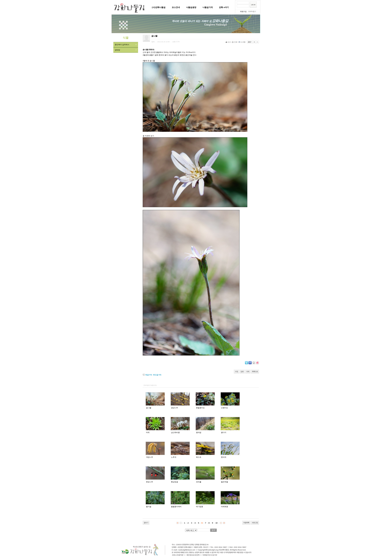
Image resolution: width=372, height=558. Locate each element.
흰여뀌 (223, 457)
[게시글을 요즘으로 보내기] (257, 362)
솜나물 (148, 408)
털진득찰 (224, 482)
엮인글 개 (157, 375)
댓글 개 (148, 375)
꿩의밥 (198, 432)
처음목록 (246, 522)
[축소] (257, 42)
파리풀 (198, 482)
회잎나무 (149, 482)
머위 (148, 432)
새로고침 (255, 522)
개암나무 (149, 457)
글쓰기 (146, 522)
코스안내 (176, 7)
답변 (242, 371)
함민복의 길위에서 (122, 45)
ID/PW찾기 (252, 11)
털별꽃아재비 (176, 507)
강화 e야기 (224, 7)
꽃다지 (223, 432)
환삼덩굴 (174, 482)
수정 (236, 371)
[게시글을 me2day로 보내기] (253, 362)
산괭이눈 (224, 408)
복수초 (198, 457)
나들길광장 (191, 7)
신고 (229, 42)
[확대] (254, 42)
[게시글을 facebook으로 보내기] (250, 362)
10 (216, 523)
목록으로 (255, 371)
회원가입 (243, 11)
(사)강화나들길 (159, 7)
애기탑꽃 (199, 507)
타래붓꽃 (224, 507)
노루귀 (173, 457)
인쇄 (235, 42)
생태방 (117, 50)
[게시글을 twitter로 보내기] (246, 362)
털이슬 (148, 507)
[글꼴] (250, 42)
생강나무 (174, 408)
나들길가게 (208, 7)
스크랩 (243, 42)
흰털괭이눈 (200, 408)
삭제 (247, 371)
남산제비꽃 (175, 432)
